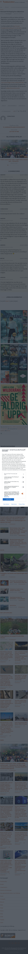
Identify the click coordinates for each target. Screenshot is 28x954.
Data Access (14, 504)
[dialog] (14, 477)
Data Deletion (6, 504)
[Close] (25, 450)
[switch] (23, 477)
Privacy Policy (22, 504)
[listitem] (14, 474)
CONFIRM (8, 499)
